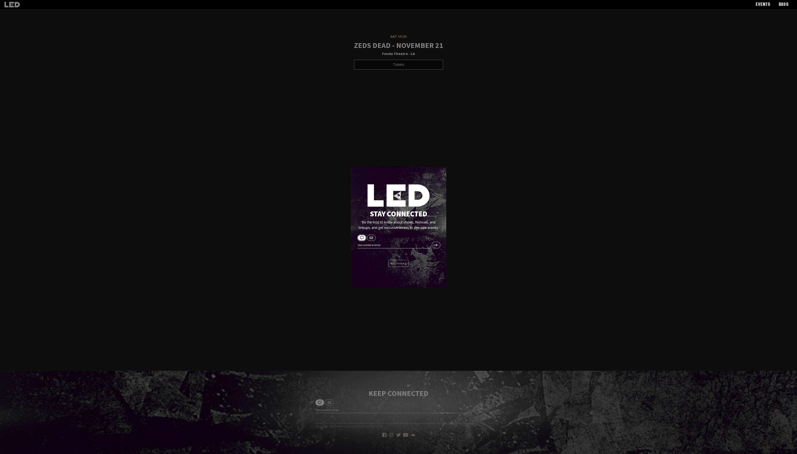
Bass (784, 4)
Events (763, 4)
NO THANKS (398, 263)
